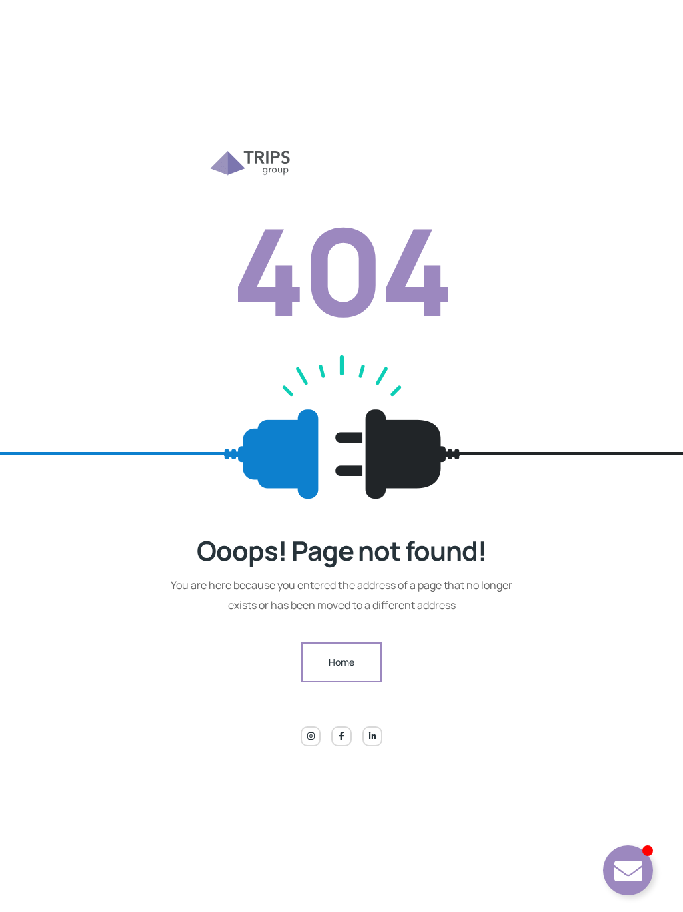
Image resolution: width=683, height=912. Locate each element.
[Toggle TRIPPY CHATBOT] (628, 870)
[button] (29, 882)
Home (341, 662)
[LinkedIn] (372, 736)
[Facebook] (341, 736)
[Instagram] (311, 736)
